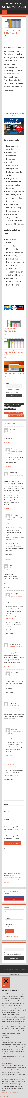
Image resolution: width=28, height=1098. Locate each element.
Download (8, 290)
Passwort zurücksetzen (12, 936)
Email (7, 383)
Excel (5, 37)
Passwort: (8, 918)
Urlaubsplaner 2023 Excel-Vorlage (14, 373)
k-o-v (12, 449)
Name (6, 804)
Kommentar (8, 779)
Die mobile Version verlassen (9, 1097)
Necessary (6, 1038)
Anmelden (9, 931)
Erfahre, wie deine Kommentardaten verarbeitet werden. (13, 880)
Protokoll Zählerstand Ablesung (13, 413)
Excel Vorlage (7, 404)
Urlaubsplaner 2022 (16, 406)
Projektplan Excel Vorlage (15, 416)
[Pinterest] (14, 899)
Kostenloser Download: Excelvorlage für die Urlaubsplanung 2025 (11, 330)
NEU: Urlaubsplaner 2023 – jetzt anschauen (13, 296)
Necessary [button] (5, 1035)
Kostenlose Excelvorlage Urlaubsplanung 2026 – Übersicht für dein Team (13, 352)
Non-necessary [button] (6, 1061)
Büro (18, 35)
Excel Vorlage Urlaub (18, 404)
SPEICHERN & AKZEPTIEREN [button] (10, 1093)
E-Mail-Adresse (8, 812)
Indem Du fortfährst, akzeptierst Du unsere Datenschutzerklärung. (12, 391)
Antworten (7, 442)
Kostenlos (7, 406)
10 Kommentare (14, 37)
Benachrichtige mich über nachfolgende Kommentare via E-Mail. (14, 829)
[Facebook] (14, 897)
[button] (5, 41)
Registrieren (8, 934)
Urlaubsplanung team (10, 408)
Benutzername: (9, 912)
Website (6, 819)
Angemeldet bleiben (10, 926)
